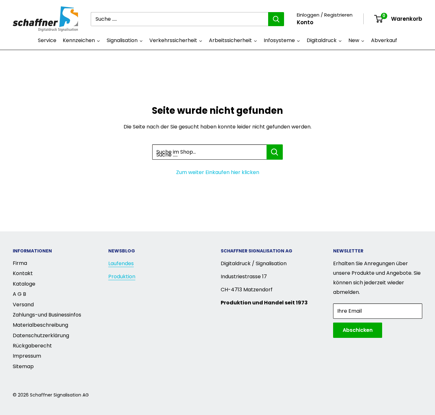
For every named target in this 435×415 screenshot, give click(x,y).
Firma (20, 263)
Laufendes (121, 263)
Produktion (121, 276)
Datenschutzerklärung (41, 335)
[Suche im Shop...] (275, 152)
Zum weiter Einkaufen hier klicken (217, 172)
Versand (23, 304)
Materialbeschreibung (40, 325)
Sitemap (23, 366)
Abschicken (358, 330)
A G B (19, 294)
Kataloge (24, 284)
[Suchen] (276, 19)
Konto (305, 22)
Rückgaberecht (32, 345)
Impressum (27, 356)
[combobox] (179, 19)
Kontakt (23, 273)
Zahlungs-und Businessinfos (47, 314)
